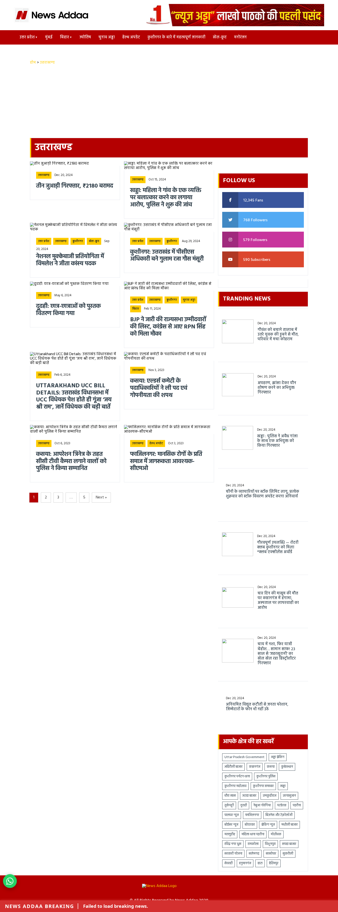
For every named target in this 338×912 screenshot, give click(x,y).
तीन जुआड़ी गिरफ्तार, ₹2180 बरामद (74, 186)
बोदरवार (250, 825)
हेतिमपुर (273, 863)
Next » (101, 497)
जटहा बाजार (249, 796)
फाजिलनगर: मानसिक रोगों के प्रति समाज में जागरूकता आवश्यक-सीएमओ (166, 461)
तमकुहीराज (269, 796)
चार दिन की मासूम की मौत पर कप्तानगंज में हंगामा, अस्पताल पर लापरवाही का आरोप (278, 600)
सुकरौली (288, 854)
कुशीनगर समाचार (263, 786)
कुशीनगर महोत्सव (235, 786)
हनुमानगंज (245, 863)
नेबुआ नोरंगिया (262, 805)
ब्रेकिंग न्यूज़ (268, 825)
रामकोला (253, 844)
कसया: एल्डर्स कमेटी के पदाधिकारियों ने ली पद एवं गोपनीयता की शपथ (159, 388)
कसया (271, 767)
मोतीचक (276, 834)
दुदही (243, 805)
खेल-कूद (220, 37)
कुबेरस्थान (287, 767)
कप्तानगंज (254, 767)
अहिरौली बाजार (233, 767)
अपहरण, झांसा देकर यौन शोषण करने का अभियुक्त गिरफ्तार (277, 388)
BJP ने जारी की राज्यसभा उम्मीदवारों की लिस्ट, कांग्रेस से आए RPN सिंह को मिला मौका (168, 327)
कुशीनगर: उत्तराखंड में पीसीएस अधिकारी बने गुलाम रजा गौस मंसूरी (167, 256)
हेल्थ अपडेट (131, 37)
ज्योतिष (85, 37)
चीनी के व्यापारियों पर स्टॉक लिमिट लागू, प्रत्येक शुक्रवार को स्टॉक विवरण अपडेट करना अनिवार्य (262, 494)
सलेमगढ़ (254, 854)
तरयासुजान (289, 796)
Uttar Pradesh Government (244, 757)
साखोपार (271, 854)
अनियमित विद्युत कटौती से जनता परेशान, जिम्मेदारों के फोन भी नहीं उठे (257, 707)
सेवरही (228, 863)
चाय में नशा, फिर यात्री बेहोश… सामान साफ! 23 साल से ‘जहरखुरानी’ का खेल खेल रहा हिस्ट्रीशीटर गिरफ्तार (277, 654)
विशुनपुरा (270, 844)
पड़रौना (297, 805)
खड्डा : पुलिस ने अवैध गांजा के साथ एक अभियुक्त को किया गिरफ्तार (277, 441)
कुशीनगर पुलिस (265, 776)
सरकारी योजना (233, 854)
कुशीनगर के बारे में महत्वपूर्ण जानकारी (176, 37)
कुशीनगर (77, 241)
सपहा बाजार (289, 844)
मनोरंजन (240, 37)
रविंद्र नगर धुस (232, 844)
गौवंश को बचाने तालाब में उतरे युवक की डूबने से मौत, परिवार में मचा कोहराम (278, 335)
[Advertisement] (169, 102)
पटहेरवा (281, 805)
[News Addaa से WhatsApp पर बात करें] (10, 881)
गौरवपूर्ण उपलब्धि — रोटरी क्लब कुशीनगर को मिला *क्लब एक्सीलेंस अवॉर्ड (277, 548)
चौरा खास (230, 796)
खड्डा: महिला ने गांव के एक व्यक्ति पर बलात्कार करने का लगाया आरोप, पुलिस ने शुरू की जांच (165, 197)
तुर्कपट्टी (229, 805)
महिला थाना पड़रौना (252, 834)
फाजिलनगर (252, 815)
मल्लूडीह (229, 834)
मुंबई (48, 37)
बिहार (64, 37)
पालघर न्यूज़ (231, 815)
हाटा (260, 863)
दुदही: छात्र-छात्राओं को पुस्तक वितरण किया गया (68, 310)
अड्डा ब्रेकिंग (277, 757)
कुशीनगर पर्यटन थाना (237, 776)
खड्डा (283, 786)
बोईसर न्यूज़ (231, 825)
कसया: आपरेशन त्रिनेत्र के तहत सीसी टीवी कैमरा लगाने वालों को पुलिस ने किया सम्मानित (71, 461)
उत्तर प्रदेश (27, 37)
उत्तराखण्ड (47, 62)
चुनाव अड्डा (106, 37)
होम (33, 62)
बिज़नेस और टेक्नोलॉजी (279, 815)
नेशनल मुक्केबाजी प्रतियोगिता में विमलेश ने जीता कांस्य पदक (70, 260)
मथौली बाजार (289, 825)
